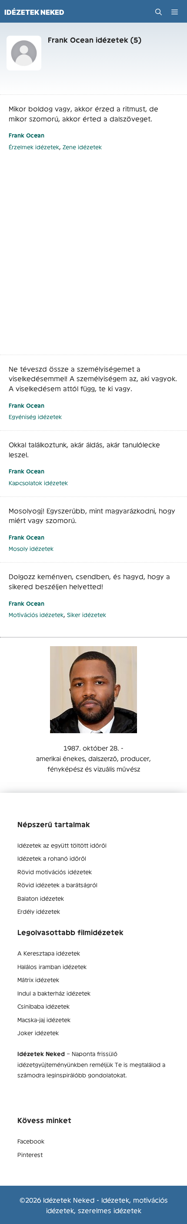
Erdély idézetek (38, 911)
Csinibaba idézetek (43, 1006)
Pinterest (30, 1154)
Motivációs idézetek (36, 614)
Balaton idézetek (40, 898)
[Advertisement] (93, 257)
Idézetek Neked (34, 12)
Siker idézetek (86, 614)
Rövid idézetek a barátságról (57, 884)
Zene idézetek (82, 147)
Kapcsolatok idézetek (38, 483)
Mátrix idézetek (38, 979)
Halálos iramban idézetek (52, 966)
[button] (158, 11)
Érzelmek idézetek (34, 147)
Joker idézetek (38, 1032)
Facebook (30, 1140)
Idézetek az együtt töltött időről (62, 845)
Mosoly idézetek (31, 548)
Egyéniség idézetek (35, 416)
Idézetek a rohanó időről (51, 858)
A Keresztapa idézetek (48, 952)
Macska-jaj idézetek (43, 1019)
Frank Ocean (26, 135)
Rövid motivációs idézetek (54, 871)
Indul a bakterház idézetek (53, 992)
